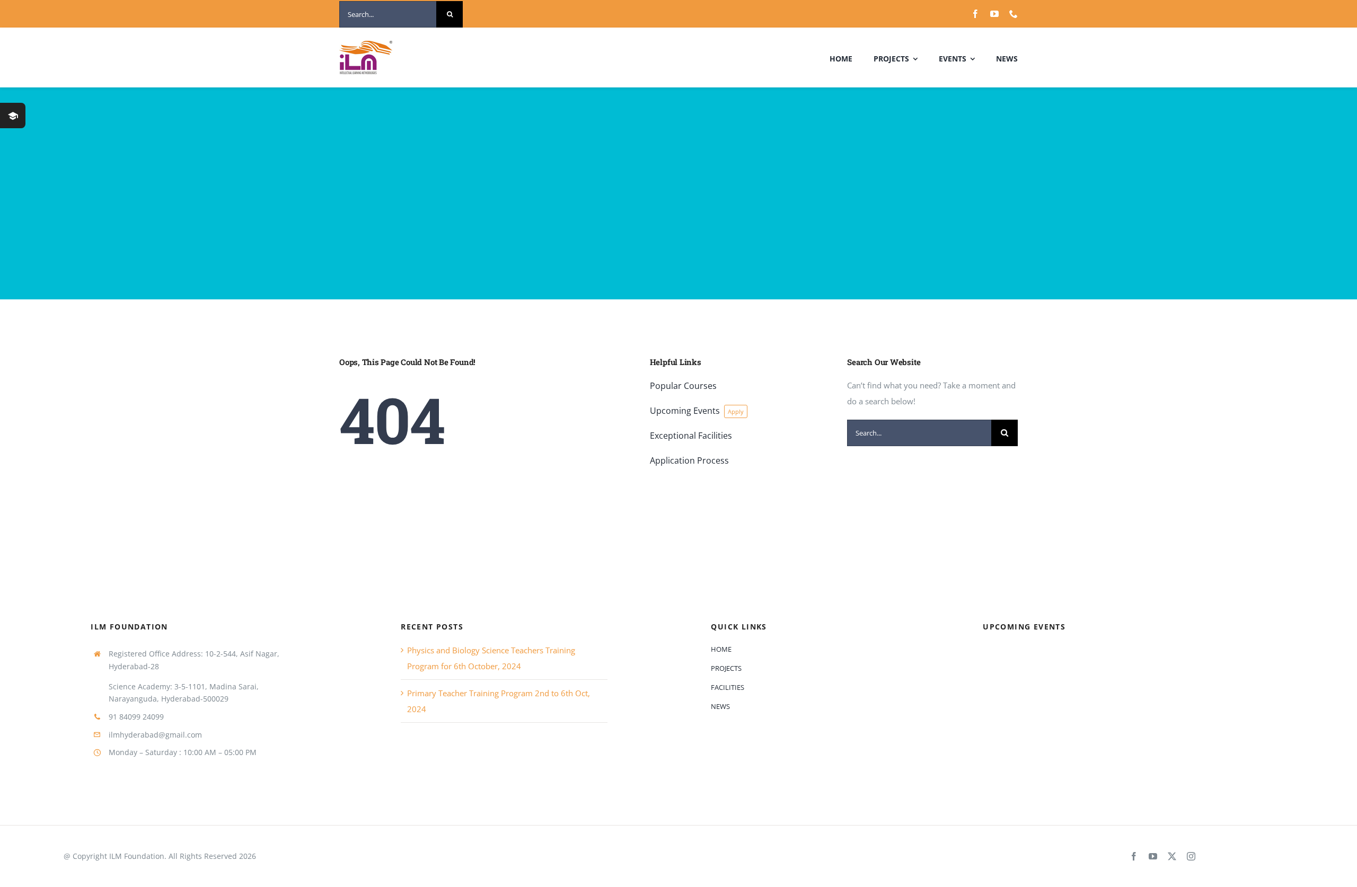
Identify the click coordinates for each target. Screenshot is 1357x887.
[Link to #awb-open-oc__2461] (12, 115)
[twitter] (1172, 856)
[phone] (1013, 14)
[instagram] (1191, 856)
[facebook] (975, 14)
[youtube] (994, 14)
